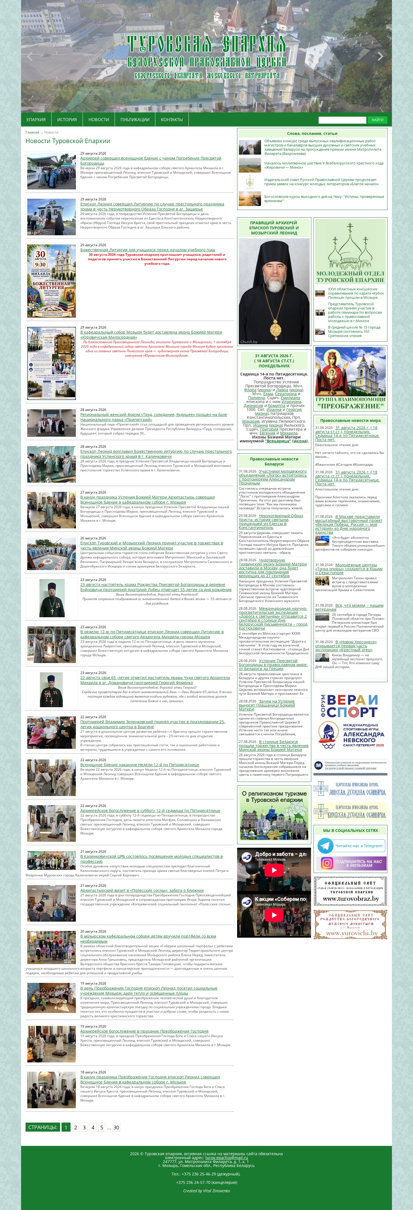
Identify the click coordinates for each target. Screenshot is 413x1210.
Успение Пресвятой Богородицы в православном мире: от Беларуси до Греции (273, 664)
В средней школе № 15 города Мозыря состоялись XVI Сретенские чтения (354, 331)
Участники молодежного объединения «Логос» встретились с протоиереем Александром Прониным (273, 477)
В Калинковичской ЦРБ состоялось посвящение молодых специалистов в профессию (151, 859)
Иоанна (274, 409)
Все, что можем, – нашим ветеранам (349, 607)
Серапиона (286, 393)
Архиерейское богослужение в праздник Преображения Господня (144, 1031)
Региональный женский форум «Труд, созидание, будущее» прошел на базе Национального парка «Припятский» (153, 417)
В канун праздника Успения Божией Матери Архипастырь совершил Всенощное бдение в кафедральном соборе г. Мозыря (147, 499)
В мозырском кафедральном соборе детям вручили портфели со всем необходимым (148, 938)
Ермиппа (276, 405)
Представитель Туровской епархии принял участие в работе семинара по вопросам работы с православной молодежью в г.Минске (355, 312)
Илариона (291, 401)
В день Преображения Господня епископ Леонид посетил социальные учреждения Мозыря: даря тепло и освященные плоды (148, 990)
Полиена (256, 397)
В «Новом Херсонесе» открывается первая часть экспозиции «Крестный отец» (346, 645)
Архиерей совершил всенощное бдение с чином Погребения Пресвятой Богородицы (150, 160)
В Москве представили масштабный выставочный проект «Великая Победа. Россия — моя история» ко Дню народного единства (349, 524)
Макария (251, 421)
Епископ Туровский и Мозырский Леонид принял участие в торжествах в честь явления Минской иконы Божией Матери (151, 545)
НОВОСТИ (98, 119)
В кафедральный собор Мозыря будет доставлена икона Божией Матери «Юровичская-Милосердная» (151, 334)
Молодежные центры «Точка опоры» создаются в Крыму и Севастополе (349, 568)
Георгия (294, 409)
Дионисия (253, 405)
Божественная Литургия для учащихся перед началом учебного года (147, 249)
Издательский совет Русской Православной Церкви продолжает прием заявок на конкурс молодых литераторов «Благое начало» (321, 181)
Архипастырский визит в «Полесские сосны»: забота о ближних (142, 890)
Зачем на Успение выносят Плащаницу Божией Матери (267, 705)
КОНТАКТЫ (172, 119)
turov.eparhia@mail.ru (226, 1157)
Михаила (289, 433)
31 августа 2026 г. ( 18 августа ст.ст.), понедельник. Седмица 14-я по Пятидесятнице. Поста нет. (347, 433)
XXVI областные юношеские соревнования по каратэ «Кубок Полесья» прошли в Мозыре (356, 293)
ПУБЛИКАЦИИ (135, 119)
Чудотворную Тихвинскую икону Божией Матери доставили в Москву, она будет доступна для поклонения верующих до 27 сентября (273, 567)
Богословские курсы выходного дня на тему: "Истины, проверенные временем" (324, 198)
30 (116, 1127)
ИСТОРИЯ (67, 119)
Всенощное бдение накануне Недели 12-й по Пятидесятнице (139, 764)
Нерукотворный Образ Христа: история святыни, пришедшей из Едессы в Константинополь (271, 521)
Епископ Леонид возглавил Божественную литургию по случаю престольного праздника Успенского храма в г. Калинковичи (156, 454)
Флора (250, 389)
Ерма (268, 393)
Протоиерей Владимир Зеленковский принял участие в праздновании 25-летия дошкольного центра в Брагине (152, 724)
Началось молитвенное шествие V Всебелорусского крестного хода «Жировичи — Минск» (324, 165)
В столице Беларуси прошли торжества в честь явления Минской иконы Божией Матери (273, 745)
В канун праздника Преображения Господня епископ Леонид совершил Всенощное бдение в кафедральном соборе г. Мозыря (150, 1079)
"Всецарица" (278, 441)
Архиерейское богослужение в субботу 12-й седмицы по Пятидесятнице (150, 810)
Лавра (282, 389)
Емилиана (290, 397)
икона (264, 389)
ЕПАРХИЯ (36, 119)
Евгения (267, 433)
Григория (269, 429)
